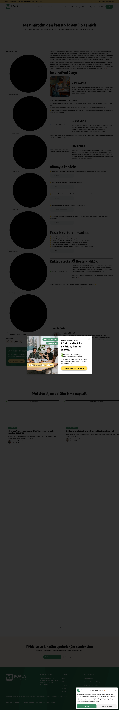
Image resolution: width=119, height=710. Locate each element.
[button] (116, 690)
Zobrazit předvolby (107, 706)
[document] (59, 355)
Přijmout (87, 706)
